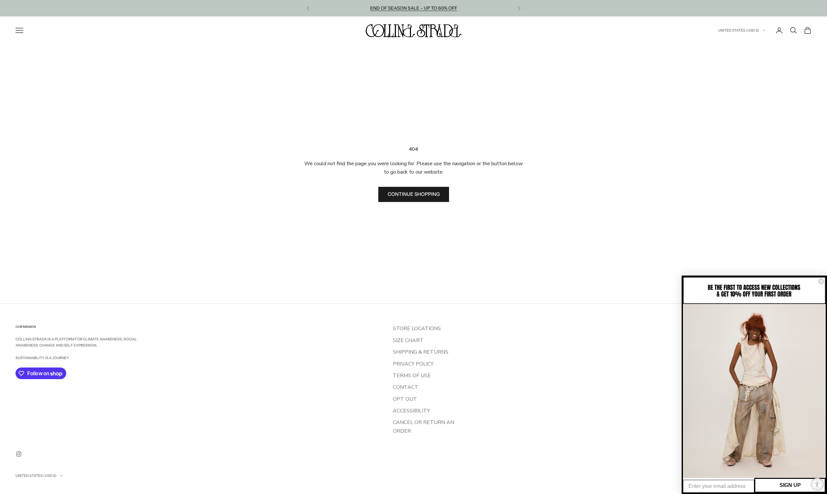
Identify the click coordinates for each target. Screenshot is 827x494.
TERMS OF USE (412, 375)
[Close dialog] (821, 281)
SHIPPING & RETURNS (420, 352)
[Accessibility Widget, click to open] (817, 484)
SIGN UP (790, 485)
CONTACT (405, 387)
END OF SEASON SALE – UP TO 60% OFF (413, 8)
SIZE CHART (408, 340)
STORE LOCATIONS (417, 328)
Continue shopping (414, 194)
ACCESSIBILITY (411, 410)
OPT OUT (405, 399)
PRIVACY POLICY (413, 364)
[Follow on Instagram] (19, 454)
